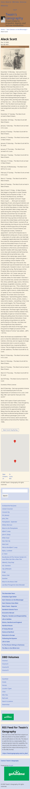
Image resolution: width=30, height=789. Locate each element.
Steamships (6, 704)
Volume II (5, 664)
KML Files (5, 695)
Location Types (7, 688)
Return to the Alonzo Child (9, 582)
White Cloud (5, 538)
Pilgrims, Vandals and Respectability (14, 616)
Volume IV (5, 670)
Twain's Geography (14, 16)
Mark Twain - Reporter (9, 606)
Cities (4, 692)
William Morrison (7, 525)
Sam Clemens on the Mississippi (17, 29)
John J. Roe (5, 518)
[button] (15, 461)
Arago (4, 572)
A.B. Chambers (6, 566)
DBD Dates (15, 2)
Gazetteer (5, 679)
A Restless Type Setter (9, 597)
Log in (15, 10)
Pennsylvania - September (9, 522)
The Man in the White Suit (10, 648)
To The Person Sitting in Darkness (13, 645)
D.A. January (5, 515)
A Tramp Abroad (7, 629)
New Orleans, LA (5, 476)
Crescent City (6, 512)
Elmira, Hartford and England (12, 622)
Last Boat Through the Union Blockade (13, 585)
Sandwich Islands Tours (10, 609)
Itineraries (23, 2)
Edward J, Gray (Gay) (8, 562)
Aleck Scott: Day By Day (10, 430)
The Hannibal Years (8, 593)
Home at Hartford (8, 632)
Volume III (5, 667)
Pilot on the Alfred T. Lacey (9, 547)
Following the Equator (9, 638)
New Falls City (6, 541)
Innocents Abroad (8, 613)
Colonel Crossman (7, 509)
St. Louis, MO (11, 476)
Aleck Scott (5, 544)
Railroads (5, 698)
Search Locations (7, 701)
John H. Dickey (6, 534)
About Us (8, 2)
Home (3, 2)
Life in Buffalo (7, 619)
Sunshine (4, 578)
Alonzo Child (5, 575)
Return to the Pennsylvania (10, 528)
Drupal (11, 765)
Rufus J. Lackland (7, 551)
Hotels (4, 682)
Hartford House (7, 625)
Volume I (5, 661)
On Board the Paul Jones (9, 506)
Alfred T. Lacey (6, 531)
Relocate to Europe (8, 635)
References (4, 6)
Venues (4, 685)
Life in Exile (6, 642)
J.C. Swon (4, 554)
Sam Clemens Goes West (10, 603)
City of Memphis (6, 569)
